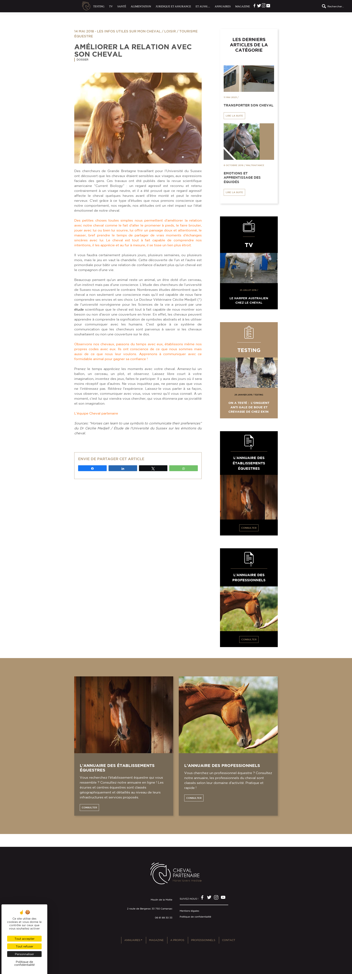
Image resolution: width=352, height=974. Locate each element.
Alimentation (141, 6)
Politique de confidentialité (195, 916)
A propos (177, 940)
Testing (98, 6)
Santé (121, 6)
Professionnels (203, 940)
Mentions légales (189, 910)
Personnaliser (24, 954)
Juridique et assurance (173, 6)
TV (111, 6)
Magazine (242, 6)
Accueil (86, 5)
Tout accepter (24, 938)
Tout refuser (24, 946)
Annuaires (223, 6)
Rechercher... (335, 6)
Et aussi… (203, 6)
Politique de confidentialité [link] (24, 963)
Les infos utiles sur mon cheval (129, 31)
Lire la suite (234, 115)
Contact (228, 940)
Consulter (248, 527)
